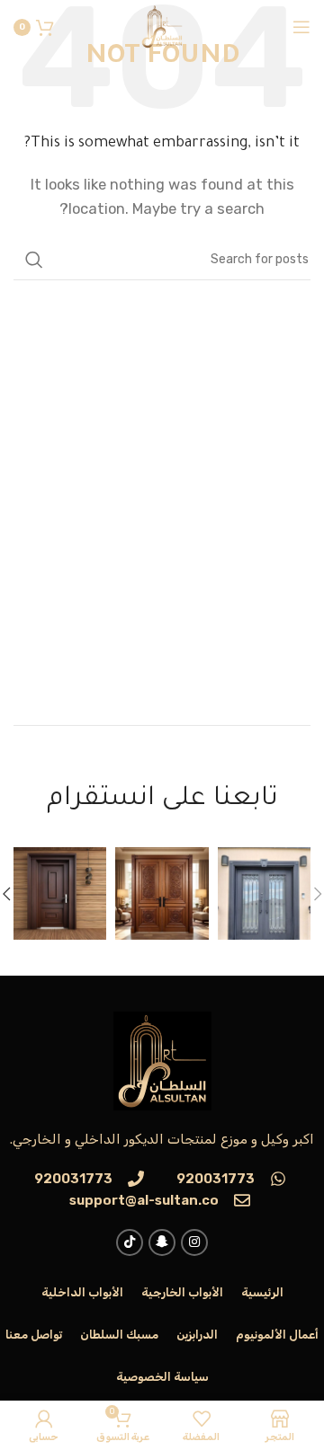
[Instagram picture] (264, 893)
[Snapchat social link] (162, 1242)
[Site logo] (162, 26)
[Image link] (162, 1060)
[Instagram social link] (194, 1242)
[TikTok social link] (129, 1242)
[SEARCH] (34, 259)
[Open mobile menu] (302, 27)
